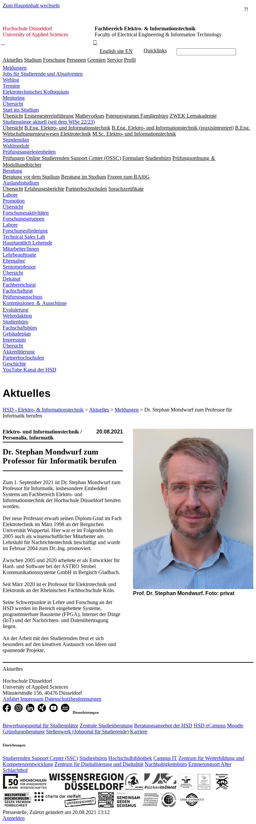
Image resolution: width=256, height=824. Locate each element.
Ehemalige (14, 261)
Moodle (235, 725)
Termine (11, 86)
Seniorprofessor (19, 267)
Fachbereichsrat (19, 285)
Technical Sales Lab (24, 237)
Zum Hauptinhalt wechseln (31, 5)
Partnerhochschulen (23, 358)
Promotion (14, 201)
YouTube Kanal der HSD (29, 370)
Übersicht (13, 104)
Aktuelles (13, 60)
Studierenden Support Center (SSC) (40, 758)
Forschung (54, 60)
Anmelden (14, 818)
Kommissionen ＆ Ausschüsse (35, 303)
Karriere (138, 731)
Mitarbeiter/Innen (21, 249)
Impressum (14, 340)
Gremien (96, 60)
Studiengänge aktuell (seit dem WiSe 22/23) (49, 122)
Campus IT (165, 758)
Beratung (12, 171)
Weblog (11, 80)
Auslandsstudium (21, 183)
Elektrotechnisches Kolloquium (36, 92)
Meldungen (15, 68)
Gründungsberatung (24, 731)
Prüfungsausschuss (22, 297)
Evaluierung (15, 310)
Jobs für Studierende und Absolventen (43, 74)
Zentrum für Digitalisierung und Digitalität (98, 764)
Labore (10, 195)
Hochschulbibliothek (130, 758)
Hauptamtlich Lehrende (27, 243)
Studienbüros (93, 758)
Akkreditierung (19, 352)
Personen (76, 60)
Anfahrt (11, 699)
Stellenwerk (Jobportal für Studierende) (87, 731)
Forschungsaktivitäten (26, 213)
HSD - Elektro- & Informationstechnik (43, 409)
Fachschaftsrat (18, 291)
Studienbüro (15, 322)
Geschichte (14, 364)
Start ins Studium (21, 110)
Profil (130, 60)
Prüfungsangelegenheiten (29, 152)
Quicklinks (155, 50)
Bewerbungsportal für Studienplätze (40, 725)
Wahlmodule (16, 146)
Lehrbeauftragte (19, 255)
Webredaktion (17, 316)
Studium (33, 60)
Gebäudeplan (17, 334)
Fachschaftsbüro (20, 328)
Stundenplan (16, 140)
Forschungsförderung (25, 231)
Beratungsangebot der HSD (163, 725)
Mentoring (14, 98)
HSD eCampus (210, 725)
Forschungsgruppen (23, 219)
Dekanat (11, 279)
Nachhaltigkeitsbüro (166, 764)
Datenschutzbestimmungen (73, 699)
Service (115, 60)
